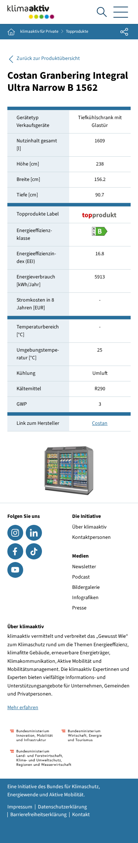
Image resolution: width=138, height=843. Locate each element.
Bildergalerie (86, 587)
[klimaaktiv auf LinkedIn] (34, 533)
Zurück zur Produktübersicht (48, 58)
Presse (79, 608)
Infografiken (85, 597)
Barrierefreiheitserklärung (38, 814)
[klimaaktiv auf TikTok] (34, 551)
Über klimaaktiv (89, 527)
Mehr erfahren (22, 707)
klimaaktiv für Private (39, 31)
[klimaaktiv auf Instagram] (15, 533)
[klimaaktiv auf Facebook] (15, 551)
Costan (99, 423)
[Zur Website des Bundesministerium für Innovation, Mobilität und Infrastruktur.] (31, 735)
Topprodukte (77, 31)
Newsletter (84, 566)
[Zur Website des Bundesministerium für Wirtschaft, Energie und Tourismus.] (81, 735)
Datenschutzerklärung (62, 807)
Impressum (19, 807)
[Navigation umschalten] (121, 12)
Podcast (81, 577)
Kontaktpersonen (91, 537)
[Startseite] (30, 12)
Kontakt (81, 814)
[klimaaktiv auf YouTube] (15, 570)
